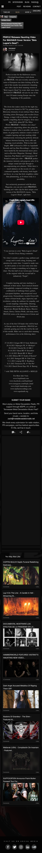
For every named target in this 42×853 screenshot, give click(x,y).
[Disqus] (20, 464)
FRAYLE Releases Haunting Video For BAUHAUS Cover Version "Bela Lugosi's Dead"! (12, 25)
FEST (19, 6)
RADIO (33, 2)
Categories (13, 17)
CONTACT (37, 6)
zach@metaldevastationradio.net (21, 418)
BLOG (27, 2)
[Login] (37, 2)
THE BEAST (12, 48)
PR (9, 2)
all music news (6, 20)
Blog (6, 17)
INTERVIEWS (18, 2)
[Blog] (2, 31)
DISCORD (37, 11)
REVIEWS (27, 6)
